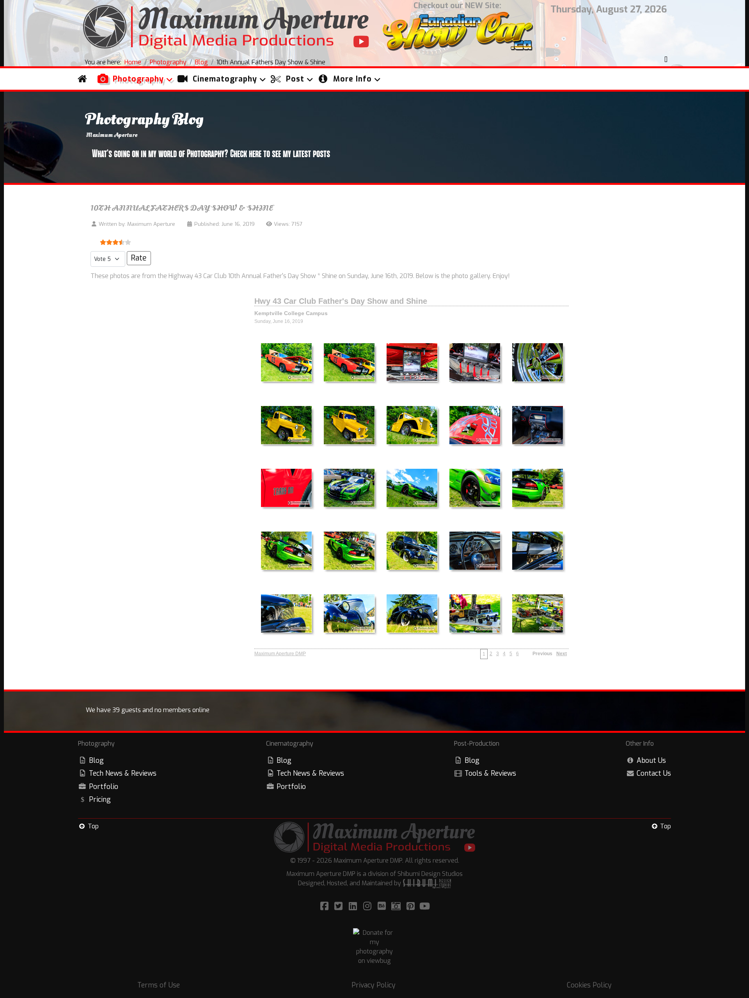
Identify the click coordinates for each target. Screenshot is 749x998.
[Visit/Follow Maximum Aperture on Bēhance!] (383, 906)
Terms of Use (158, 985)
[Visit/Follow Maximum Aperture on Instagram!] (368, 906)
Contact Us (654, 773)
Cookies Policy (589, 985)
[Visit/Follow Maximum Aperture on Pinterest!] (412, 906)
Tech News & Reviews (122, 773)
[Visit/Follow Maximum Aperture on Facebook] (325, 906)
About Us (651, 760)
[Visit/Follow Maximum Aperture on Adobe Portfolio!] (397, 906)
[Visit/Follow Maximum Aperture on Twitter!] (339, 906)
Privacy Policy (373, 985)
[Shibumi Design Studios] (427, 883)
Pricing (100, 799)
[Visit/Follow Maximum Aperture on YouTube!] (425, 906)
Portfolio (103, 786)
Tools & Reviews (490, 773)
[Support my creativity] (374, 946)
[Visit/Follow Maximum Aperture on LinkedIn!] (354, 906)
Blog (96, 760)
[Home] (84, 79)
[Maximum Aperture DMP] (226, 26)
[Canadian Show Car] (458, 32)
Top (92, 826)
